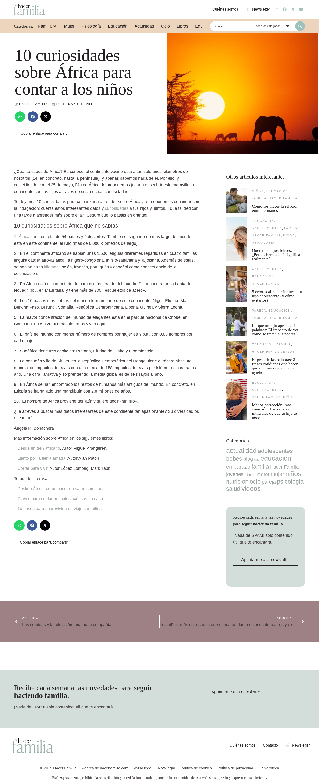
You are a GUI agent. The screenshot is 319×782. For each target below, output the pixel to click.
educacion (277, 191)
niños (258, 191)
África (24, 236)
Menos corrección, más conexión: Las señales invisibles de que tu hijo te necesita (274, 411)
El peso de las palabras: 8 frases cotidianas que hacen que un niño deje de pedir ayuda (275, 366)
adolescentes (267, 228)
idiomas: (52, 267)
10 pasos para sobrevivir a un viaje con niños (60, 508)
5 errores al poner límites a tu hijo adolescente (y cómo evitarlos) (277, 295)
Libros (250, 474)
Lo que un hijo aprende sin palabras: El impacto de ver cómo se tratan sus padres (275, 329)
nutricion (237, 481)
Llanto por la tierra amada (41, 458)
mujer (277, 474)
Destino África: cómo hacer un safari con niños (61, 488)
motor (263, 474)
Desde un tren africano (39, 448)
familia (259, 198)
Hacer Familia (283, 198)
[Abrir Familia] (55, 26)
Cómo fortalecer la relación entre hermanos (275, 208)
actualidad (241, 450)
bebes (234, 458)
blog (248, 459)
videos (251, 488)
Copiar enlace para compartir (45, 133)
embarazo (238, 467)
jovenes (235, 474)
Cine (256, 459)
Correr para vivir (32, 468)
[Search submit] (300, 26)
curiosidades (116, 208)
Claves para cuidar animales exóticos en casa (60, 498)
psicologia (263, 242)
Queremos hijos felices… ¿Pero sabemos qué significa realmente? (276, 254)
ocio (255, 481)
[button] (20, 116)
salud (233, 488)
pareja (259, 310)
